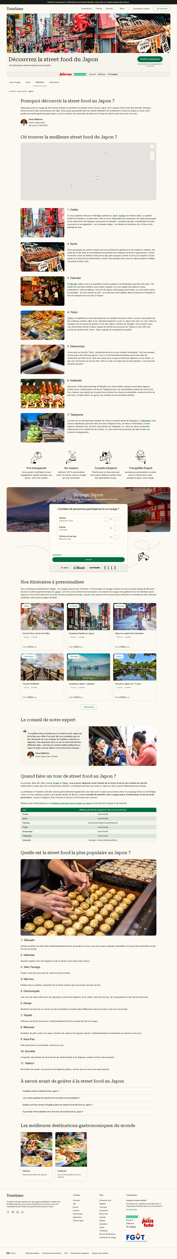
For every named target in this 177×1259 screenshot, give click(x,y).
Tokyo (70, 318)
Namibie (102, 1204)
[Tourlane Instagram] (12, 1212)
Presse (76, 1207)
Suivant (89, 560)
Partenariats (78, 1214)
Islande (102, 1221)
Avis (74, 1204)
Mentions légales (32, 1253)
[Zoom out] (152, 158)
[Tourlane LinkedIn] (17, 1212)
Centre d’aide (78, 1221)
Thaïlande (103, 1231)
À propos (76, 1200)
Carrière (76, 1210)
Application (77, 1217)
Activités (12, 91)
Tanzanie (103, 1207)
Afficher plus (89, 707)
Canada (102, 1217)
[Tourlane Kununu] (22, 1212)
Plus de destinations (107, 1234)
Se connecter (162, 9)
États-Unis (103, 1214)
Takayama (146, 421)
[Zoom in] (152, 153)
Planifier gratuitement (150, 59)
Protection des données (51, 1253)
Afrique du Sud (105, 1200)
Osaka (122, 216)
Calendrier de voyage (107, 1237)
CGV (66, 1253)
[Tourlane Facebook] (8, 1212)
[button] (15, 8)
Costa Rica (103, 1210)
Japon (58, 592)
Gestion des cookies (100, 1253)
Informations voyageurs (80, 1253)
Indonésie (103, 1224)
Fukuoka (73, 284)
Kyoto (79, 250)
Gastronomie (22, 91)
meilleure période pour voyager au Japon (72, 803)
